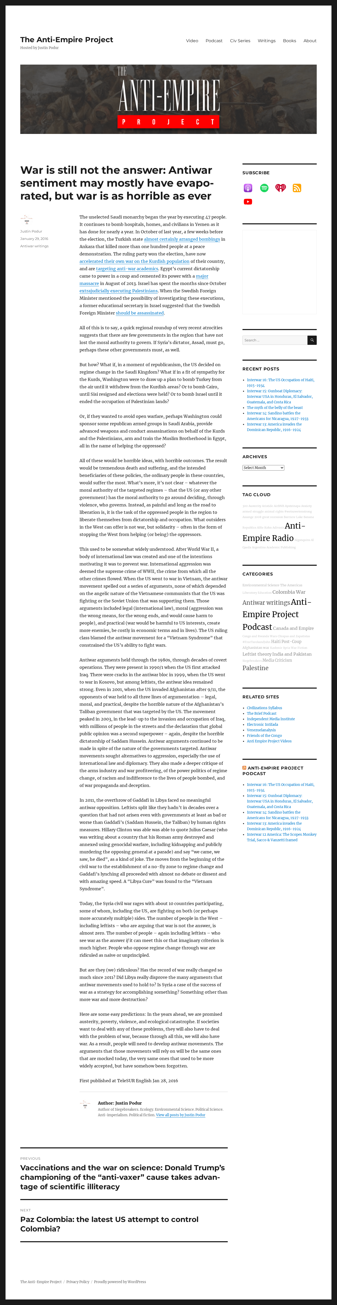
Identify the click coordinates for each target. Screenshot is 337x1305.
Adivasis (278, 527)
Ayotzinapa (292, 506)
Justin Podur (31, 231)
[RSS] (299, 188)
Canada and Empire (293, 628)
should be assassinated (140, 313)
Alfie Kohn (264, 527)
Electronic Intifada (262, 724)
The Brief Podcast (261, 713)
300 (245, 506)
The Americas (291, 585)
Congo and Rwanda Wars (259, 636)
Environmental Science (260, 585)
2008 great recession (268, 517)
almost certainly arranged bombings (182, 239)
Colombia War (288, 592)
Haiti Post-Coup (286, 641)
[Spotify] (267, 188)
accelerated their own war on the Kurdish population (135, 261)
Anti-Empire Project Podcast (277, 614)
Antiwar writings (34, 246)
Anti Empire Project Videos (269, 741)
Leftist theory (256, 654)
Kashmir (276, 648)
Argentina (259, 547)
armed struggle (253, 511)
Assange (248, 517)
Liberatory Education (257, 592)
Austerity (255, 506)
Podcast (214, 40)
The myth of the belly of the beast (275, 407)
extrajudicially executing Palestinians (119, 290)
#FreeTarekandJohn (256, 642)
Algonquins (302, 540)
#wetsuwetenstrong (298, 511)
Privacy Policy (77, 1282)
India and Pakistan (292, 654)
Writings (267, 40)
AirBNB (279, 506)
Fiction (302, 648)
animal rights (274, 511)
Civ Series (240, 40)
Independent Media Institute (271, 719)
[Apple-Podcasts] (250, 188)
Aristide (267, 506)
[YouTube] (250, 201)
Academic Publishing (281, 547)
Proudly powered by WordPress (120, 1282)
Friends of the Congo (264, 735)
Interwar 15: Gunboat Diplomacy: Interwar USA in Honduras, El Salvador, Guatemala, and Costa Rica (280, 396)
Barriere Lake (293, 517)
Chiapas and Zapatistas (294, 636)
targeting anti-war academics (127, 268)
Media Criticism (277, 660)
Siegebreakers (252, 661)
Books (289, 40)
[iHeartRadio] (283, 188)
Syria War (290, 648)
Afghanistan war (255, 648)
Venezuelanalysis (261, 730)
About (310, 40)
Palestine (255, 668)
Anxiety (306, 506)
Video (192, 40)
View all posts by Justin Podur (180, 1115)
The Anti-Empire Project (66, 39)
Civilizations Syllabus (264, 708)
